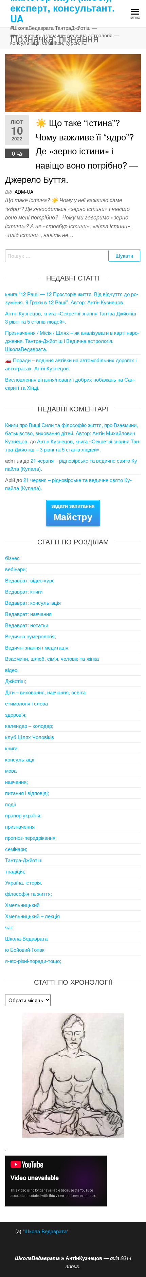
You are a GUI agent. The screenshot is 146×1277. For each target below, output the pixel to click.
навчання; (16, 781)
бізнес (12, 557)
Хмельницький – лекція (32, 916)
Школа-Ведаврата (26, 938)
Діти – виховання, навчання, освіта (45, 692)
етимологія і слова (26, 703)
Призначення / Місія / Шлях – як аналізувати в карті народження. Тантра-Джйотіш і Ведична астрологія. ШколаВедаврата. (72, 340)
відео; (12, 669)
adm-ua (24, 191)
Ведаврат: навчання (28, 613)
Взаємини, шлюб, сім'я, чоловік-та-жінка (52, 658)
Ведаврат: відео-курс (30, 580)
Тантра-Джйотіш (23, 860)
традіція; (15, 871)
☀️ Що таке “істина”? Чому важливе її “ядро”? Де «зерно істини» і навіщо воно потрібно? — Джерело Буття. (71, 150)
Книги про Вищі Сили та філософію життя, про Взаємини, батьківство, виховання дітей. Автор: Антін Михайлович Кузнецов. (71, 433)
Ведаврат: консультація (33, 602)
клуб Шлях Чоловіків (29, 736)
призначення (20, 826)
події (10, 804)
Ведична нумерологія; (30, 636)
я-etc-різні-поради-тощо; (33, 960)
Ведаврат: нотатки (26, 624)
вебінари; (16, 569)
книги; (12, 748)
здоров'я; (15, 714)
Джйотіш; (15, 680)
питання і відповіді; (27, 792)
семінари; (16, 848)
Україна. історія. (23, 882)
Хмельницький (22, 904)
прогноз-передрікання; (31, 837)
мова (11, 770)
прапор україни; (23, 815)
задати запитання (73, 512)
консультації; (20, 759)
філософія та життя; (28, 893)
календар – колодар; (29, 725)
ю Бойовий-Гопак (24, 949)
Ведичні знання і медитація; (37, 647)
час (9, 927)
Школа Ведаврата (45, 1231)
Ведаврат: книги (23, 591)
